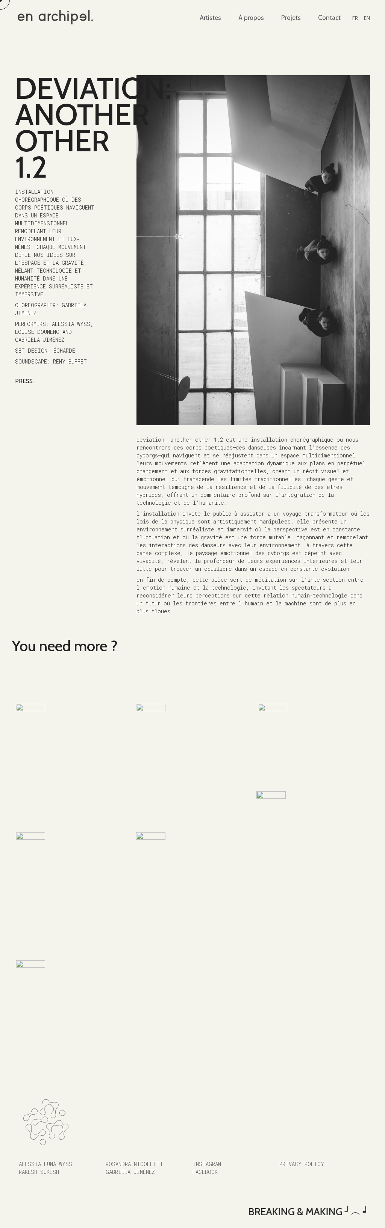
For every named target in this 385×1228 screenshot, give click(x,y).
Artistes (210, 17)
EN (367, 18)
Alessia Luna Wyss (45, 1164)
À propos (251, 17)
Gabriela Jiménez (130, 1171)
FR (355, 18)
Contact (329, 17)
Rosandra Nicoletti (134, 1164)
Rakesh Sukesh (39, 1171)
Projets (291, 17)
